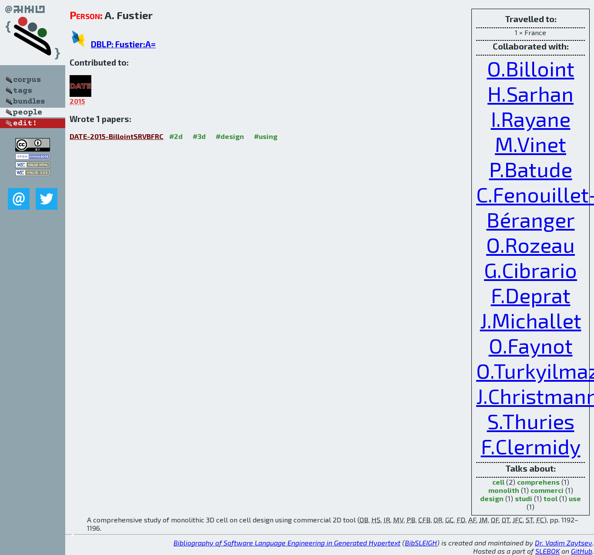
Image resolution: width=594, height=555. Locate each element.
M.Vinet (530, 143)
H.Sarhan (530, 93)
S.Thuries (530, 420)
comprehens (538, 482)
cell (498, 482)
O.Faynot (531, 345)
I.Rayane (531, 118)
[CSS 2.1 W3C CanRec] (32, 182)
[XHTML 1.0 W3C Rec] (32, 165)
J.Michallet (530, 320)
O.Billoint (530, 68)
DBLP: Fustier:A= (123, 44)
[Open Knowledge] (32, 157)
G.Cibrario (530, 269)
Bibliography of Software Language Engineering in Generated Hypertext (287, 542)
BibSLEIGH (421, 542)
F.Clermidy (531, 446)
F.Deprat (531, 294)
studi (523, 498)
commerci (547, 490)
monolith (503, 490)
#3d (199, 136)
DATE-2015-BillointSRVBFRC (117, 136)
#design (230, 136)
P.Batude (530, 169)
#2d (176, 136)
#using (265, 136)
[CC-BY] (32, 149)
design (492, 498)
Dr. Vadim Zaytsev (563, 542)
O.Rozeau (530, 244)
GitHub (581, 551)
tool (550, 498)
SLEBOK (547, 551)
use (575, 498)
